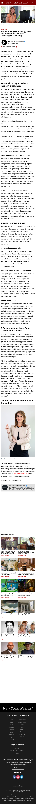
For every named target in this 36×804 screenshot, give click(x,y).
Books (11, 722)
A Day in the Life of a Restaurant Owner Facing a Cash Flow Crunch (26, 552)
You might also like (7, 534)
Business (4, 29)
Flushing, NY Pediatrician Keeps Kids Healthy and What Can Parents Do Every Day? (26, 615)
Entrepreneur (22, 722)
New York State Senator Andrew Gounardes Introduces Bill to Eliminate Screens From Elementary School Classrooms (26, 637)
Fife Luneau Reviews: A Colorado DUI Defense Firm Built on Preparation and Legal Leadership (26, 573)
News (11, 737)
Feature (22, 727)
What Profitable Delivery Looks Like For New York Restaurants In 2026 (25, 594)
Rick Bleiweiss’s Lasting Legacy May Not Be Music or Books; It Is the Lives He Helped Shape (26, 657)
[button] (33, 2)
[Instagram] (18, 777)
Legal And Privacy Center (17, 750)
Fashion (22, 724)
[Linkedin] (21, 777)
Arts (11, 719)
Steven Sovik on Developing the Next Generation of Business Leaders (9, 636)
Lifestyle (11, 734)
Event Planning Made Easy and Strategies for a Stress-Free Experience (8, 573)
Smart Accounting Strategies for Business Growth (9, 614)
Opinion (11, 739)
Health (11, 732)
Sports (22, 732)
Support (17, 753)
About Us (17, 748)
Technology (22, 734)
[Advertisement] (18, 514)
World (22, 737)
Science (22, 729)
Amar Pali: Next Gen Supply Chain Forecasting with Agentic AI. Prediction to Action (9, 657)
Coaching (11, 727)
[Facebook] (14, 777)
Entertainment (22, 719)
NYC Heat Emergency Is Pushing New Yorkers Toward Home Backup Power (9, 594)
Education (11, 729)
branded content (24, 487)
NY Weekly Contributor (16, 42)
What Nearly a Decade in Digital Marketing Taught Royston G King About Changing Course (8, 552)
